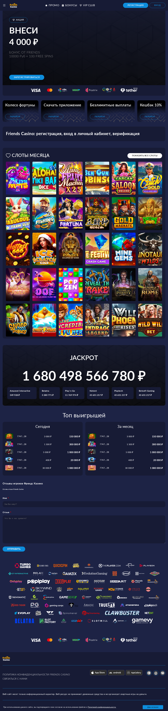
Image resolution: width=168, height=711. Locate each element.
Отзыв (6, 512)
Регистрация (136, 5)
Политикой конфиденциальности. (102, 707)
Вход (157, 5)
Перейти (15, 117)
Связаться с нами (15, 679)
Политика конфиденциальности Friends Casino (36, 675)
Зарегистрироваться (27, 77)
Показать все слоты (145, 156)
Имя (5, 498)
